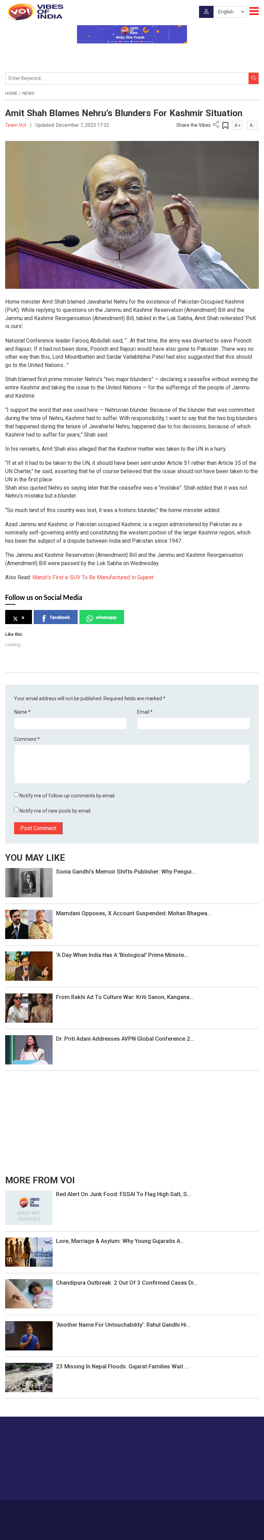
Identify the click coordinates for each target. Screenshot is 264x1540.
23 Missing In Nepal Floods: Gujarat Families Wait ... (122, 1366)
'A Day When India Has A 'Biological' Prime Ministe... (122, 954)
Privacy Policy (176, 1510)
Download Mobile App (132, 1530)
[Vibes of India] (34, 11)
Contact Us (123, 1510)
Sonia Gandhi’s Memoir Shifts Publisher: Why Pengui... (126, 871)
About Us (98, 1510)
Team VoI (16, 125)
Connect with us (224, 1481)
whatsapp (106, 617)
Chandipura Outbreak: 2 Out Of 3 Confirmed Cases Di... (127, 1282)
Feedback (148, 1510)
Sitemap (202, 1510)
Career (77, 1510)
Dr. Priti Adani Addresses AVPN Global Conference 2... (125, 1038)
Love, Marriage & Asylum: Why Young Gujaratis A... (120, 1240)
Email (145, 712)
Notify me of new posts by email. (55, 811)
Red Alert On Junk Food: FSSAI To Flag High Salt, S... (123, 1194)
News (28, 93)
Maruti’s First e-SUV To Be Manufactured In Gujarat (92, 577)
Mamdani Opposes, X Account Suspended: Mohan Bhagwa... (133, 913)
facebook (60, 617)
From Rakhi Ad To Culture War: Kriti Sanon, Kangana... (125, 996)
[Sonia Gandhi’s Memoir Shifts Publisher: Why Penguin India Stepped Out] (29, 882)
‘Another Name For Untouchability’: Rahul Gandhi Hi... (123, 1324)
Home (11, 93)
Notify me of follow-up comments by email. (68, 795)
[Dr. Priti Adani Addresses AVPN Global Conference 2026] (29, 1049)
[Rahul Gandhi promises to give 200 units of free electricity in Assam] (29, 1207)
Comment (27, 739)
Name (22, 712)
